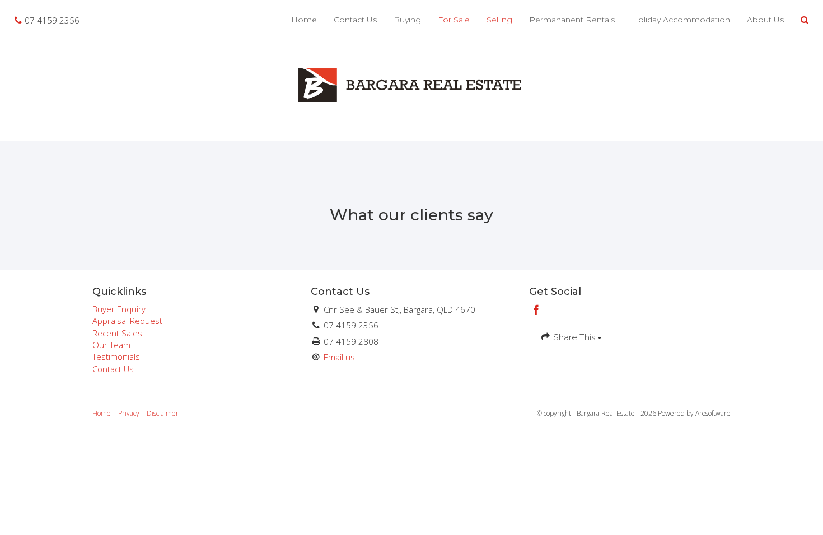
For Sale (454, 20)
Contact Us (355, 20)
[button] (804, 20)
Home (304, 20)
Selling (499, 20)
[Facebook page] (536, 310)
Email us (339, 357)
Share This (574, 337)
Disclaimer (163, 413)
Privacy (128, 413)
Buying (407, 20)
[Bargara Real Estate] (411, 84)
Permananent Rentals (572, 20)
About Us (765, 20)
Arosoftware (713, 413)
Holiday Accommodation (681, 20)
